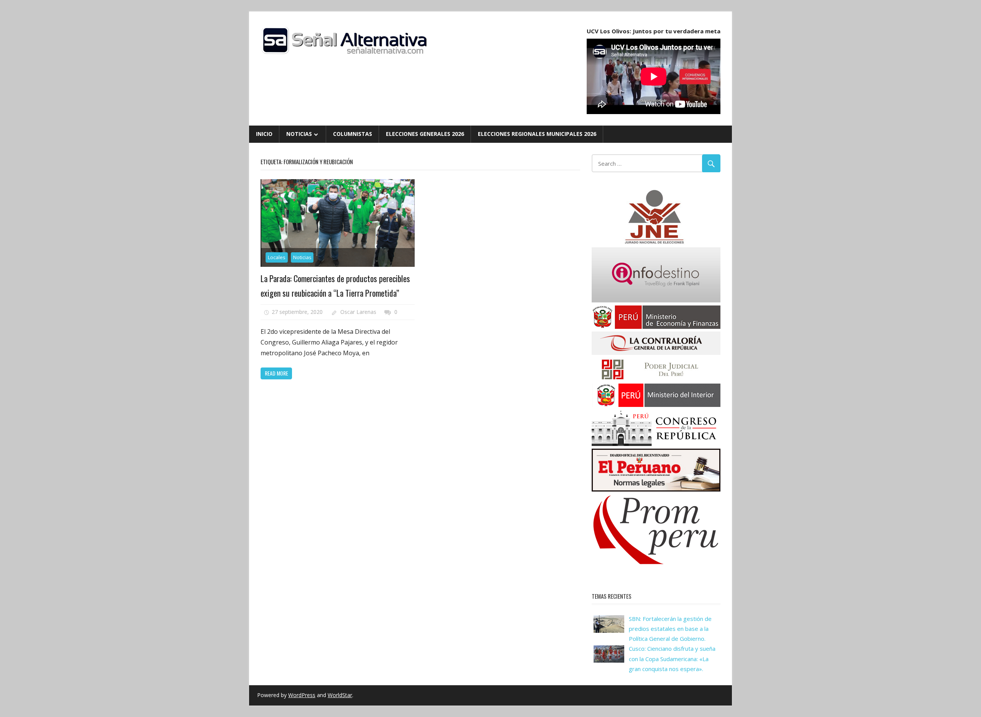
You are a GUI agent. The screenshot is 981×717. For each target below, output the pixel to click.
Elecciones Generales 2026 (425, 133)
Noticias (299, 133)
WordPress (301, 695)
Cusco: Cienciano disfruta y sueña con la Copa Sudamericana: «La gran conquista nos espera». (672, 659)
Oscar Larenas (358, 311)
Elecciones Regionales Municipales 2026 (537, 133)
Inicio (264, 133)
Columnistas (352, 133)
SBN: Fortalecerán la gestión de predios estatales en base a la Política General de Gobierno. (670, 629)
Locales (276, 257)
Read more (276, 373)
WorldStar (340, 695)
